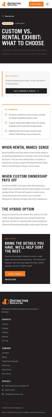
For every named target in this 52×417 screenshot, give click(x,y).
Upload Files (6, 369)
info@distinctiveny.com (14, 394)
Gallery (4, 357)
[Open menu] (47, 4)
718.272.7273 (10, 279)
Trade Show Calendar (10, 361)
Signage (5, 328)
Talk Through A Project (25, 90)
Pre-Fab (5, 341)
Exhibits (5, 324)
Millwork (5, 332)
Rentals (5, 336)
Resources (9, 16)
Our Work (5, 353)
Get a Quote (6, 374)
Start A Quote (15, 273)
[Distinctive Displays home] (11, 4)
